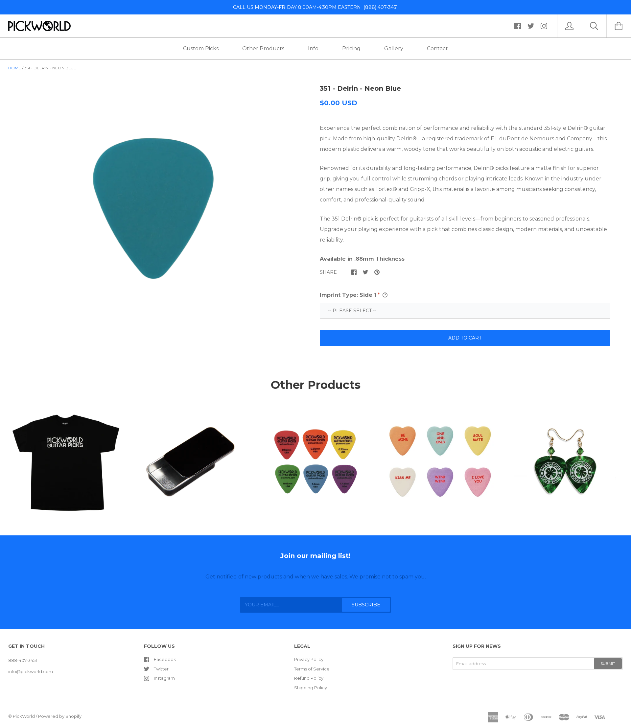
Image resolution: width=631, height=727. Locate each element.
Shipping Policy (310, 687)
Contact (437, 48)
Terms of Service (312, 668)
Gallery (393, 48)
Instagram (164, 678)
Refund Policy (308, 678)
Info (313, 48)
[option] (153, 208)
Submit (607, 663)
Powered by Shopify (60, 716)
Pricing (351, 48)
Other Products (263, 48)
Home (14, 67)
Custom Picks (201, 48)
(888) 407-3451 (379, 7)
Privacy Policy (308, 659)
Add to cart (464, 338)
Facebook (165, 659)
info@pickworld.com (30, 671)
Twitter (161, 668)
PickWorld (24, 716)
